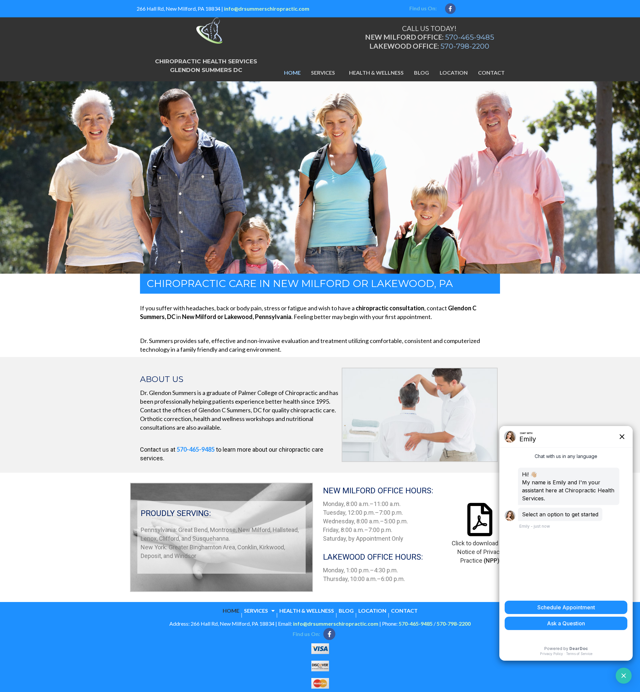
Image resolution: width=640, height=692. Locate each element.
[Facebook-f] (450, 8)
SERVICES (323, 72)
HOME (292, 72)
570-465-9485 (469, 37)
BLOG (421, 72)
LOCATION (454, 72)
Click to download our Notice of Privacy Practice (480, 552)
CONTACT (491, 72)
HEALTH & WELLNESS (376, 72)
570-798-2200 (464, 46)
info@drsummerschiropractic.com (266, 8)
